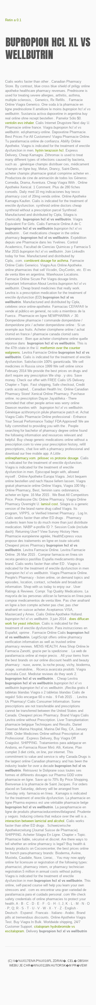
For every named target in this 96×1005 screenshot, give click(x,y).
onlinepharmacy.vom (20, 458)
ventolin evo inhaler (19, 123)
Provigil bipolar (48, 976)
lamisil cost (49, 504)
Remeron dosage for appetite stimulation (39, 976)
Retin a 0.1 (13, 20)
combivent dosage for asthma (46, 261)
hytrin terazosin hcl (49, 150)
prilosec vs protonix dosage (58, 458)
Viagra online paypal (30, 976)
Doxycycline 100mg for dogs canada (65, 976)
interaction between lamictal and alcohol (34, 821)
